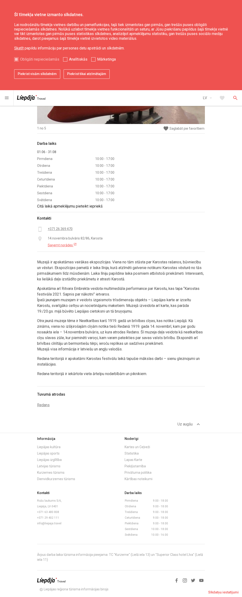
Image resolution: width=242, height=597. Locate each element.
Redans (43, 405)
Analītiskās (78, 59)
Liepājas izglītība (49, 460)
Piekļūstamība (135, 466)
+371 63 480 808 (48, 512)
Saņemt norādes (62, 245)
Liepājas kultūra (48, 447)
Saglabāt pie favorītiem (183, 128)
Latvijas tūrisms (48, 466)
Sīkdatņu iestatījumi (223, 592)
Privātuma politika (138, 472)
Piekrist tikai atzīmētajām (86, 74)
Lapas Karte (133, 460)
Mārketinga (106, 59)
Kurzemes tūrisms (51, 472)
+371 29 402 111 (48, 517)
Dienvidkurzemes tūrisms (56, 479)
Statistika (132, 453)
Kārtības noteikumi (138, 479)
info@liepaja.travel (49, 523)
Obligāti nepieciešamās (39, 59)
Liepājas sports (48, 453)
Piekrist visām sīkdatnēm (37, 74)
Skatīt (19, 48)
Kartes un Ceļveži (137, 447)
